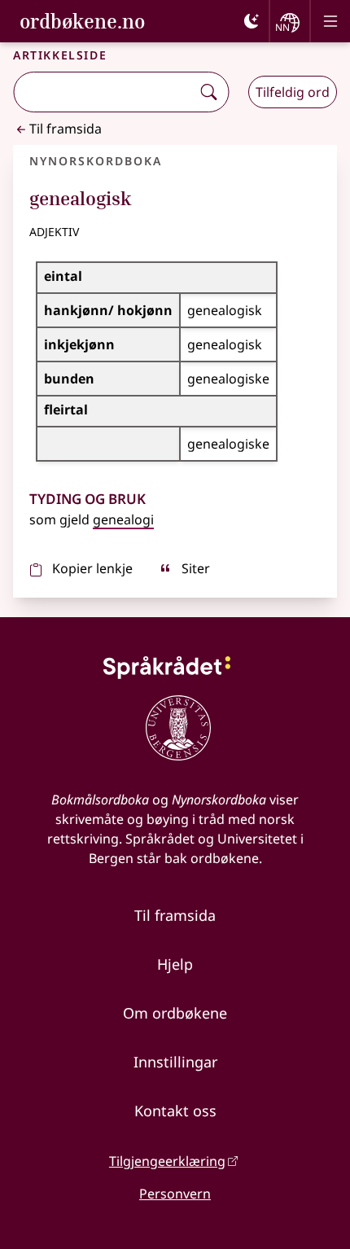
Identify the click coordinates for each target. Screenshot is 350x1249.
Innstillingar (175, 1062)
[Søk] (208, 92)
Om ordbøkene (175, 1013)
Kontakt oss (175, 1110)
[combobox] (104, 92)
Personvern (175, 1194)
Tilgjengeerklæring (167, 1161)
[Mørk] (251, 21)
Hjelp (175, 964)
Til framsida (65, 129)
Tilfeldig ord (293, 92)
